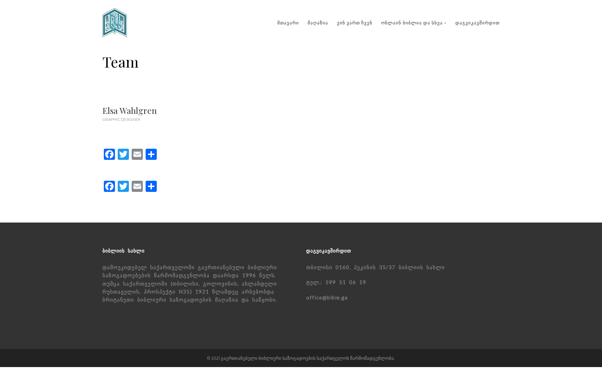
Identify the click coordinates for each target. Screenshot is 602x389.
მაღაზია (318, 22)
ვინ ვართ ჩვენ (354, 22)
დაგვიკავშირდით (477, 22)
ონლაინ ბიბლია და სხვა (412, 22)
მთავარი (288, 22)
